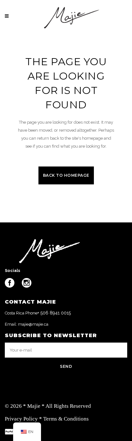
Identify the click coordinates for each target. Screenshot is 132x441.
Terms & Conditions (66, 419)
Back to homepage (66, 175)
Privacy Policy (21, 419)
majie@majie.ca (33, 324)
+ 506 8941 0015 (54, 312)
